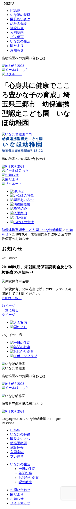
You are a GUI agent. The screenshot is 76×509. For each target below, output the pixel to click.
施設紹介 (17, 28)
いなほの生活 (20, 41)
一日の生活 (27, 468)
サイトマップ (20, 503)
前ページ (8, 306)
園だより (17, 46)
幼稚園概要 (18, 23)
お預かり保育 (29, 477)
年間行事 (25, 473)
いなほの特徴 (20, 15)
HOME (15, 10)
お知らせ (17, 50)
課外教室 (25, 482)
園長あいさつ (20, 19)
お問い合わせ (20, 490)
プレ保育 (17, 37)
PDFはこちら (12, 298)
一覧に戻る (10, 310)
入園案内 (17, 32)
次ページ (8, 314)
